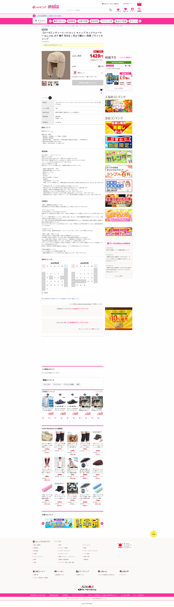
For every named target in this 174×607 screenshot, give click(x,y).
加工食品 (36, 550)
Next (102, 406)
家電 (85, 547)
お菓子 (35, 553)
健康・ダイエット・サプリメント (67, 556)
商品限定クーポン (60, 574)
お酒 (35, 562)
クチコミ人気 (106, 21)
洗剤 (60, 545)
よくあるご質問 (125, 595)
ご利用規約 (65, 595)
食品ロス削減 (121, 21)
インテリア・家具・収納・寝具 (66, 562)
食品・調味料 (37, 545)
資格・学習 (86, 556)
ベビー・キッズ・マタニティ (91, 550)
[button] (50, 21)
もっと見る (99, 391)
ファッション (61, 25)
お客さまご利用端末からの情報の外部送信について (102, 595)
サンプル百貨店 (45, 25)
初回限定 (71, 21)
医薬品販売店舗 (53, 595)
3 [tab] (75, 421)
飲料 (35, 559)
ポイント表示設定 (138, 595)
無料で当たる (59, 21)
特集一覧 (36, 574)
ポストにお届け (136, 21)
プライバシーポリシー (78, 595)
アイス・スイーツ (38, 556)
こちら (61, 118)
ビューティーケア (63, 553)
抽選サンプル (80, 574)
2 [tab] (72, 421)
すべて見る (58, 541)
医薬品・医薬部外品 (64, 559)
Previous (44, 406)
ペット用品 (86, 553)
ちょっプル (53, 25)
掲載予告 (86, 559)
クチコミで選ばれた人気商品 (41, 577)
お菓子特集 (83, 21)
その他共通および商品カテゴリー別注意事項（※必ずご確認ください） (61, 298)
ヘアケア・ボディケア (64, 550)
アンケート (123, 574)
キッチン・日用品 (63, 547)
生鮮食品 (36, 547)
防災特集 (94, 21)
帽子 (77, 25)
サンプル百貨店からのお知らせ (106, 574)
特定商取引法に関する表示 (38, 595)
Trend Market (45, 41)
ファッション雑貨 (70, 25)
